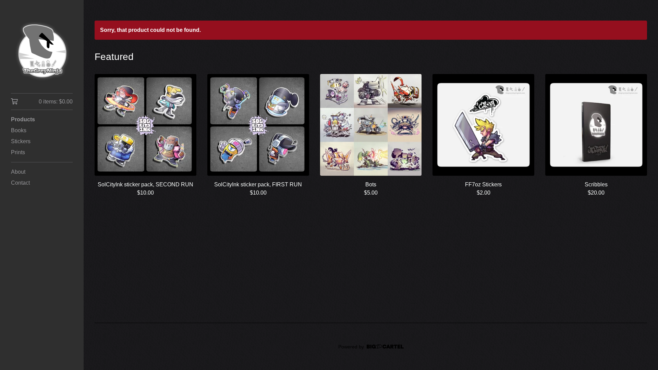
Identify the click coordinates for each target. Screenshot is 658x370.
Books (18, 130)
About (18, 172)
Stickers (21, 141)
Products (23, 119)
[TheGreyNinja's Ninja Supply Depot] (42, 51)
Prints (18, 152)
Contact (20, 183)
